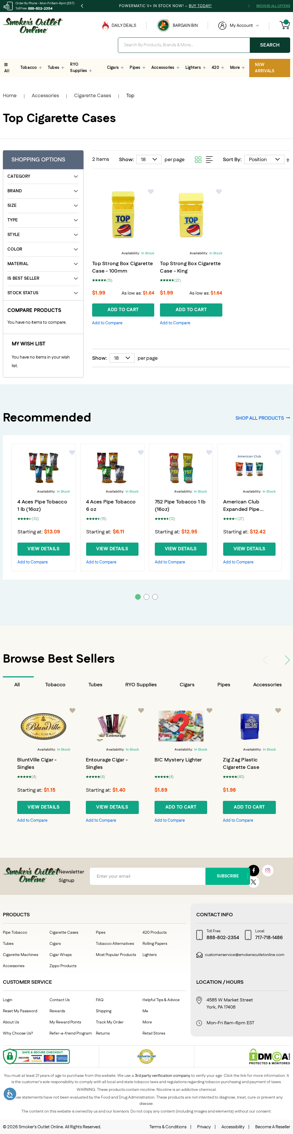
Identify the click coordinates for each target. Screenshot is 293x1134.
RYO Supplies (141, 685)
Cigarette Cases (92, 95)
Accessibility (233, 1127)
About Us (11, 1022)
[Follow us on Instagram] (268, 870)
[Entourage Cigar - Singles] (112, 726)
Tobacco (55, 685)
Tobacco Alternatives (115, 944)
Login (7, 1000)
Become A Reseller (272, 1127)
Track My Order (110, 1022)
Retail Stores (153, 1033)
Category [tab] (18, 176)
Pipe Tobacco (15, 932)
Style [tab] (13, 235)
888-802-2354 (40, 8)
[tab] (18, 684)
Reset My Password (20, 1011)
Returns (103, 1033)
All (17, 685)
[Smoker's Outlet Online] (33, 25)
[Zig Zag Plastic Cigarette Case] (249, 726)
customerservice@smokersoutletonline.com (244, 955)
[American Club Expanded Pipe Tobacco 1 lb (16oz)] (249, 468)
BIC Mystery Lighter (178, 760)
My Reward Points (65, 1022)
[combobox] (204, 45)
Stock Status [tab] (22, 293)
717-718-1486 (269, 938)
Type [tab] (12, 220)
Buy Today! (200, 6)
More (147, 1022)
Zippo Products (63, 966)
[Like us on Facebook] (253, 870)
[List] (209, 159)
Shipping (103, 1011)
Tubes (95, 685)
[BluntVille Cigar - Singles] (43, 726)
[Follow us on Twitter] (253, 882)
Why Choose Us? (18, 1033)
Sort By (231, 159)
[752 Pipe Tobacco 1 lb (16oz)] (181, 468)
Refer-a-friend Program (71, 1033)
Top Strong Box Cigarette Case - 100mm (122, 267)
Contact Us (60, 1000)
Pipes (223, 685)
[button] (151, 192)
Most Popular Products (116, 955)
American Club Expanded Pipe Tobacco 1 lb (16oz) (246, 509)
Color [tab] (14, 249)
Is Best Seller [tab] (23, 278)
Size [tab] (12, 206)
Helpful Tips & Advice (161, 1000)
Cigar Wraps (61, 955)
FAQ (100, 1000)
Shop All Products (259, 418)
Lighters (149, 955)
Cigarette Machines (20, 955)
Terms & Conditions (168, 1127)
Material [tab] (17, 264)
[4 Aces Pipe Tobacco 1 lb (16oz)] (43, 468)
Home (10, 95)
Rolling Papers (154, 944)
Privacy (204, 1127)
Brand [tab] (14, 191)
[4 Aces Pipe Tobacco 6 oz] (112, 468)
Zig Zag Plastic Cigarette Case (241, 763)
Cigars (187, 685)
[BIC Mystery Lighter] (181, 726)
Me (145, 1011)
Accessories (45, 95)
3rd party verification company (162, 1076)
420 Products (154, 932)
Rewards (57, 1011)
